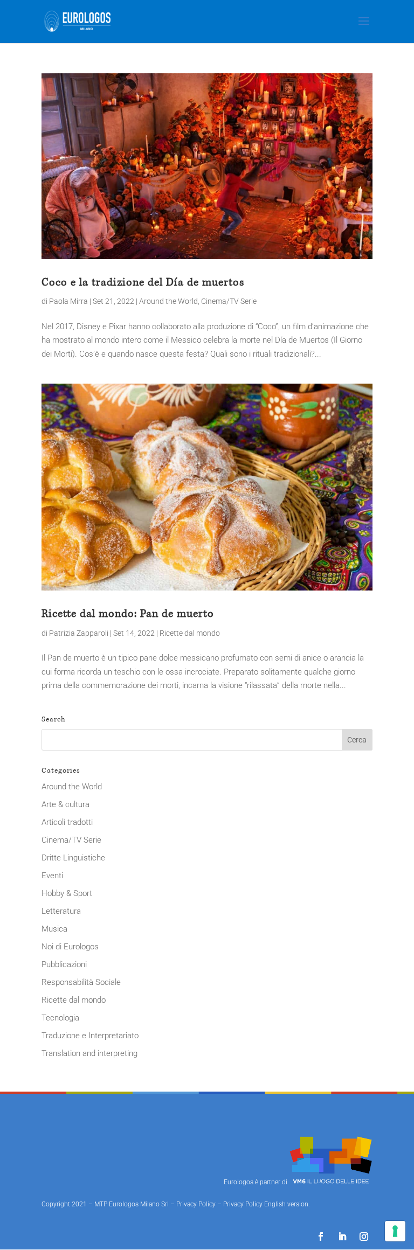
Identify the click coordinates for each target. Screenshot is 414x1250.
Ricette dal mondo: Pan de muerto (128, 614)
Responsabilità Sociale (81, 982)
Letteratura (61, 911)
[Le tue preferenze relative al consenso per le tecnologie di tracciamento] (395, 1231)
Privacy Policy (196, 1204)
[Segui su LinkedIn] (342, 1236)
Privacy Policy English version (265, 1204)
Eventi (52, 875)
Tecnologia (60, 1018)
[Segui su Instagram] (363, 1236)
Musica (54, 929)
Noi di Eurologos (70, 947)
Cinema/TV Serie (229, 301)
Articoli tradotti (67, 822)
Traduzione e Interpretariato (90, 1035)
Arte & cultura (65, 804)
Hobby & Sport (67, 893)
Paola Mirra (68, 301)
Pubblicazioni (64, 964)
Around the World (168, 301)
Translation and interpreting (89, 1053)
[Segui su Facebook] (320, 1236)
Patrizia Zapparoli (78, 633)
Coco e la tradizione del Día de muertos (143, 282)
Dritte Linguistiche (73, 858)
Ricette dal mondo (190, 633)
